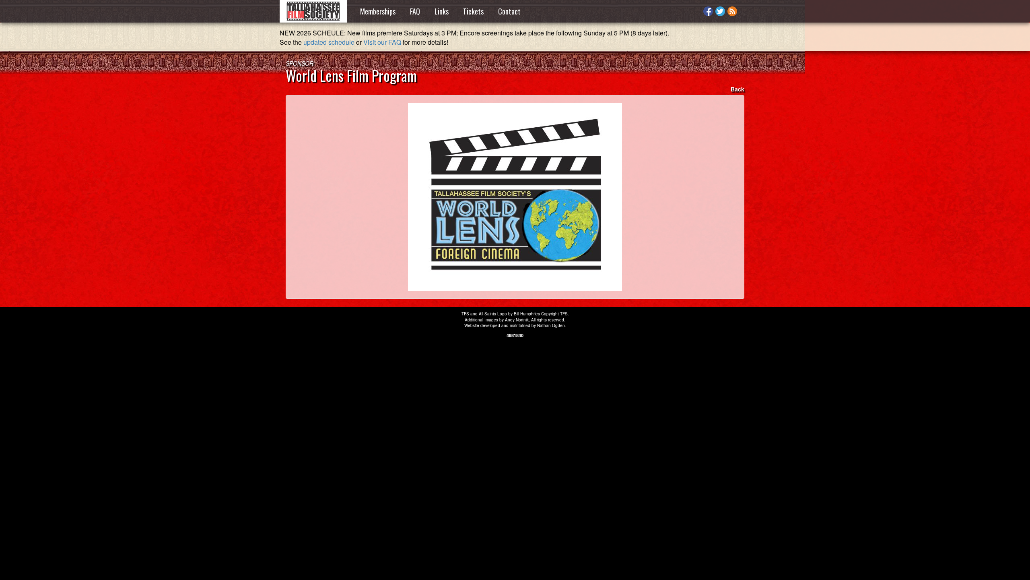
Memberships (378, 11)
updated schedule (328, 42)
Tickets (473, 11)
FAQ (415, 11)
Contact (509, 11)
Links (442, 11)
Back (737, 89)
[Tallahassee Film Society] (313, 11)
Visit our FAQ (382, 42)
